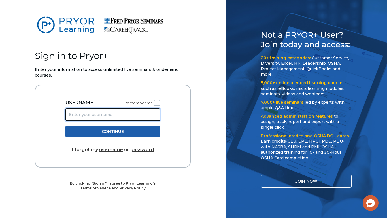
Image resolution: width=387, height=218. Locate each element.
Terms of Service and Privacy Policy (113, 188)
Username (79, 103)
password (142, 149)
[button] (371, 203)
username (111, 149)
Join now (306, 181)
